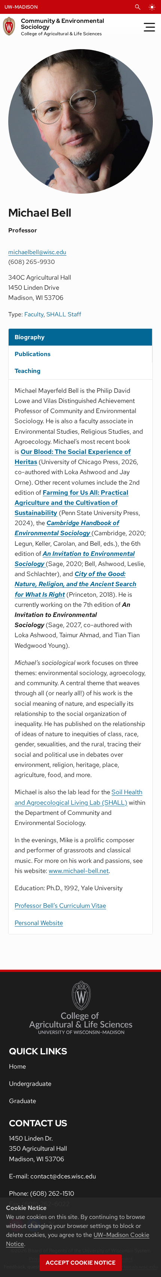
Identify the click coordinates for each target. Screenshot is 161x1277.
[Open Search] (138, 7)
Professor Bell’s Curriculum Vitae (60, 905)
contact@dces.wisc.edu (63, 1176)
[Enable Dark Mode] (152, 7)
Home (17, 1066)
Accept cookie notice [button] (81, 1263)
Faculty (33, 314)
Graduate (22, 1101)
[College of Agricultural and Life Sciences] (80, 1007)
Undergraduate (30, 1083)
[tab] (80, 337)
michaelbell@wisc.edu (37, 252)
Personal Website (39, 923)
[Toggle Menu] (149, 27)
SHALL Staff (63, 314)
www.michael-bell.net (79, 871)
